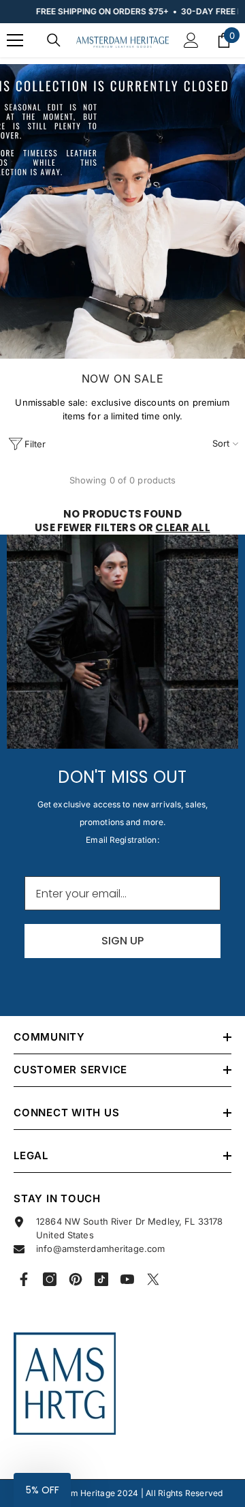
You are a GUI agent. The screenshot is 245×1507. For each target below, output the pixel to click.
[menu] (15, 40)
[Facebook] (24, 1279)
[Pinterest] (75, 1279)
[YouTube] (127, 1279)
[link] (122, 211)
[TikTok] (101, 1279)
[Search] (54, 40)
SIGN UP (122, 941)
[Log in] (191, 40)
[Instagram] (49, 1279)
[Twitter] (153, 1279)
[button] (42, 1490)
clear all (182, 528)
